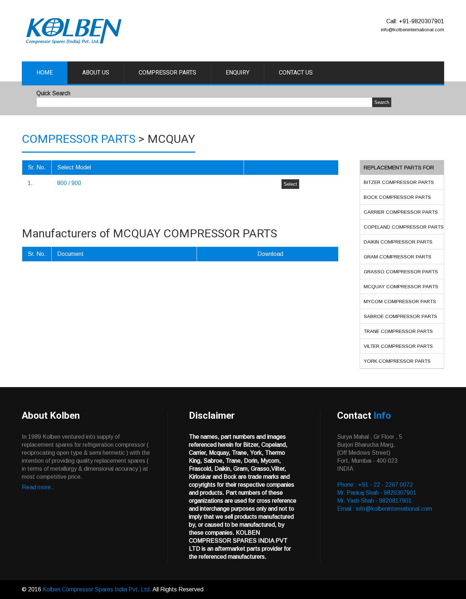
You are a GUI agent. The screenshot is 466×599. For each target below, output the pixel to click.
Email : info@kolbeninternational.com (384, 509)
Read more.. (38, 487)
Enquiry (237, 72)
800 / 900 (69, 183)
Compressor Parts (167, 72)
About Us (95, 72)
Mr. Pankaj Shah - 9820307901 (376, 493)
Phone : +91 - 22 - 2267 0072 (375, 485)
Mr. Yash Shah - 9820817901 (374, 501)
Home (44, 72)
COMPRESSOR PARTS (78, 139)
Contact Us (296, 72)
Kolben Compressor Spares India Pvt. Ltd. (97, 589)
